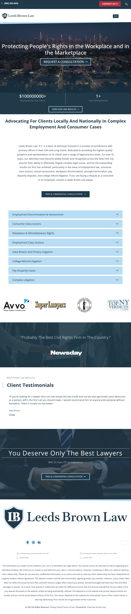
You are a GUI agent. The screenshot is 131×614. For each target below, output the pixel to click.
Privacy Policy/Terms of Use (62, 607)
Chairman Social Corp (96, 607)
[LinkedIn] (39, 542)
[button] (126, 4)
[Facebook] (28, 542)
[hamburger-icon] (116, 16)
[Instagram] (33, 542)
